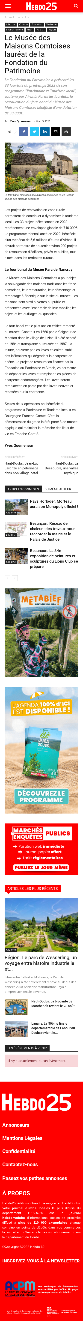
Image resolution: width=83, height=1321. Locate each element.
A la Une (23, 17)
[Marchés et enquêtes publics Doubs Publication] (41, 874)
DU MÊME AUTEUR (57, 489)
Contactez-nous (20, 1164)
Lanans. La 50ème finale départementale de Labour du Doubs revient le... (53, 1028)
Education (37, 24)
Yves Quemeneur (21, 121)
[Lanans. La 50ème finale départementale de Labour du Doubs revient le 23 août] (16, 1029)
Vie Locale (51, 24)
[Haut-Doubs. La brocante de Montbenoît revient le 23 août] (16, 1007)
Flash (30, 29)
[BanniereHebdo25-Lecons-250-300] (41, 676)
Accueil (9, 17)
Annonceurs (15, 1125)
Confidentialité (18, 1151)
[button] (76, 6)
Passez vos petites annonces (34, 1178)
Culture (23, 24)
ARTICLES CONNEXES (23, 489)
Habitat (40, 29)
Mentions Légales (22, 1138)
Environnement (14, 29)
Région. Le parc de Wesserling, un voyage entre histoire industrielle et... (41, 963)
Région (52, 29)
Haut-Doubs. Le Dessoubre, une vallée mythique (61, 468)
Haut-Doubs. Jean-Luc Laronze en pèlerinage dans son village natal (22, 468)
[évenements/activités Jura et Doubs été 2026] (41, 812)
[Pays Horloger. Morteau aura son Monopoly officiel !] (16, 507)
